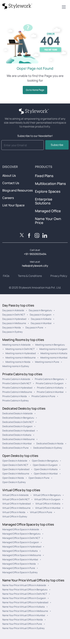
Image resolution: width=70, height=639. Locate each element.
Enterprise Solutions (43, 201)
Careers (8, 198)
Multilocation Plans (50, 183)
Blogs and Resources (17, 190)
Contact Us (10, 183)
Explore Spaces (47, 191)
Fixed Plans (44, 175)
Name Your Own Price (48, 220)
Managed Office (48, 211)
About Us (9, 175)
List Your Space (13, 205)
